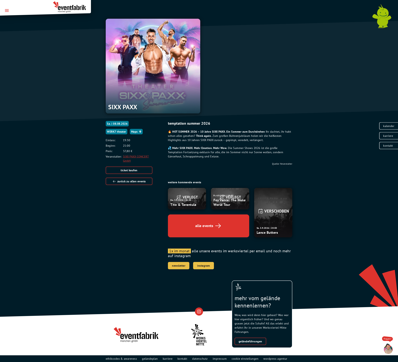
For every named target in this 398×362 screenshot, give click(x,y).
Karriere (388, 136)
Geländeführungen (250, 341)
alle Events (204, 225)
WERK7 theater (116, 131)
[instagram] (199, 311)
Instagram (203, 265)
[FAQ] (387, 349)
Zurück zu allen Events (131, 181)
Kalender (388, 126)
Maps (134, 131)
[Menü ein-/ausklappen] (7, 11)
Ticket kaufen (129, 170)
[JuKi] (381, 16)
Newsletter (178, 265)
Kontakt (388, 145)
